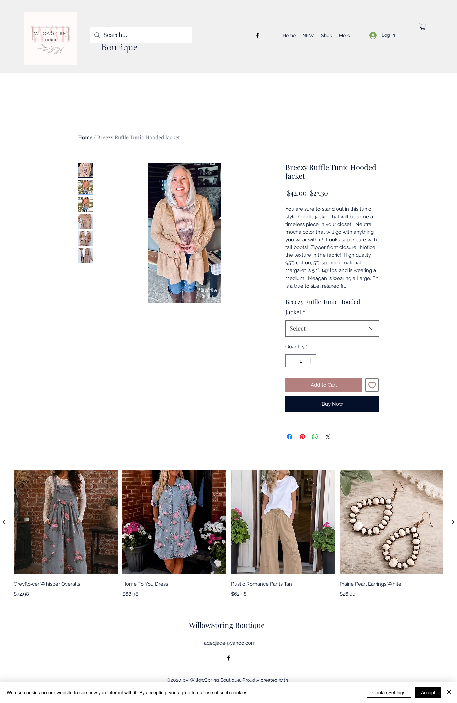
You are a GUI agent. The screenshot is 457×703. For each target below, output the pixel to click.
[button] (423, 26)
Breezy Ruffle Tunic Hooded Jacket (322, 307)
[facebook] (257, 35)
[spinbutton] (300, 361)
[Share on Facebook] (290, 437)
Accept (428, 692)
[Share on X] (328, 437)
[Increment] (310, 361)
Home (85, 137)
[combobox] (332, 328)
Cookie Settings (388, 692)
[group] (228, 534)
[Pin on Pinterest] (302, 437)
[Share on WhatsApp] (315, 437)
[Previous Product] (4, 522)
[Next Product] (453, 522)
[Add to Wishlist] (372, 385)
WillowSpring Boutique (227, 625)
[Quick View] (66, 522)
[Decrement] (290, 361)
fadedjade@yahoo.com (229, 643)
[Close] (449, 692)
